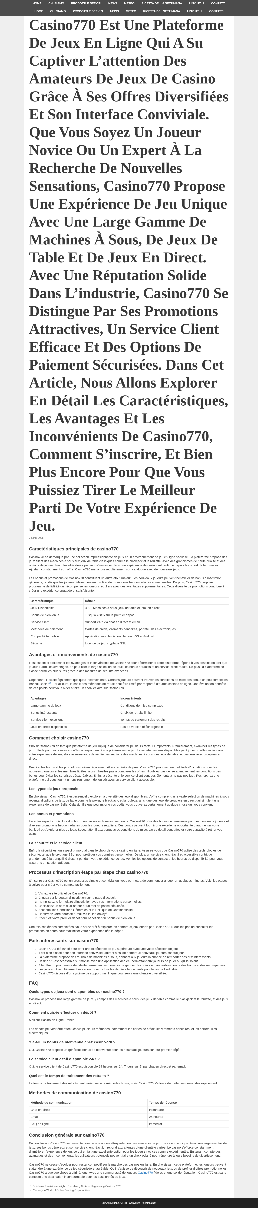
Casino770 (145, 1172)
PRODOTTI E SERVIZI (86, 3)
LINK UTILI (196, 3)
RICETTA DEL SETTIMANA (161, 11)
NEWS (112, 3)
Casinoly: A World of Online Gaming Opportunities (61, 1190)
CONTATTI (218, 3)
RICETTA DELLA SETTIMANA (161, 3)
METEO (129, 3)
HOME (37, 3)
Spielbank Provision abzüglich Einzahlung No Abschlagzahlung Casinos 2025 (77, 1186)
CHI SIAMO (56, 3)
